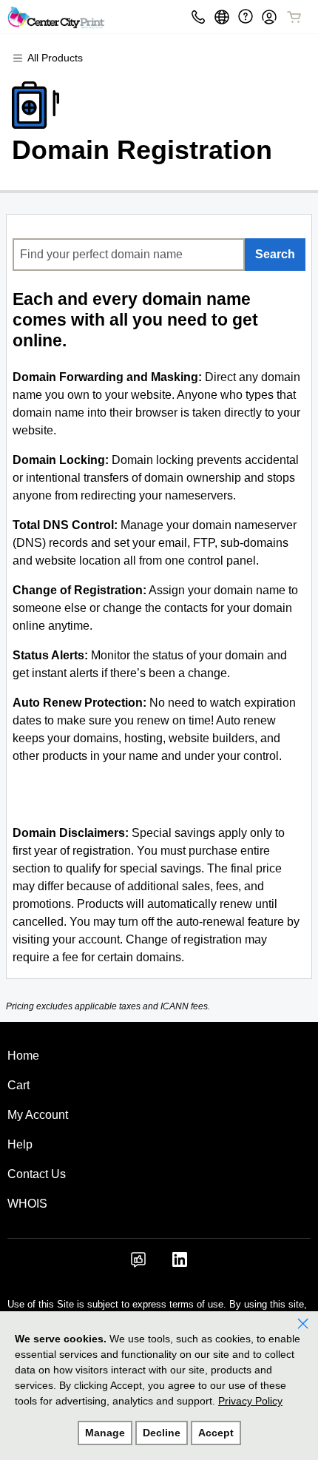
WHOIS (27, 1203)
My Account (37, 1115)
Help (20, 1144)
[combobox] (128, 254)
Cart (18, 1085)
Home (23, 1055)
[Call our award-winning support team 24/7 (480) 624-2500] (245, 16)
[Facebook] (138, 1264)
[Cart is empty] (294, 17)
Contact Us (36, 1174)
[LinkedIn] (180, 1264)
